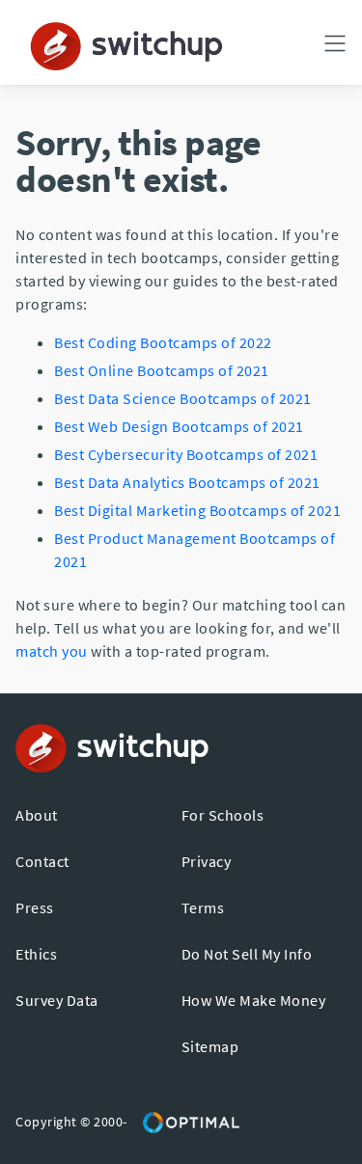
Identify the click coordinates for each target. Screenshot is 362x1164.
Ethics (36, 953)
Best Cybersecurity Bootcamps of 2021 (186, 454)
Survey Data (56, 1000)
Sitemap (210, 1046)
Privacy (206, 861)
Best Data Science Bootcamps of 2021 (183, 398)
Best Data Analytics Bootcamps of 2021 (187, 482)
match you (51, 651)
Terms (203, 907)
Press (34, 907)
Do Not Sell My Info (247, 953)
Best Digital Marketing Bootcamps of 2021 (197, 510)
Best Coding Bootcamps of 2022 (163, 342)
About (36, 815)
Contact (42, 861)
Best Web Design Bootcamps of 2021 (179, 426)
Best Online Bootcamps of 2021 (161, 370)
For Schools (223, 815)
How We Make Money (253, 1000)
